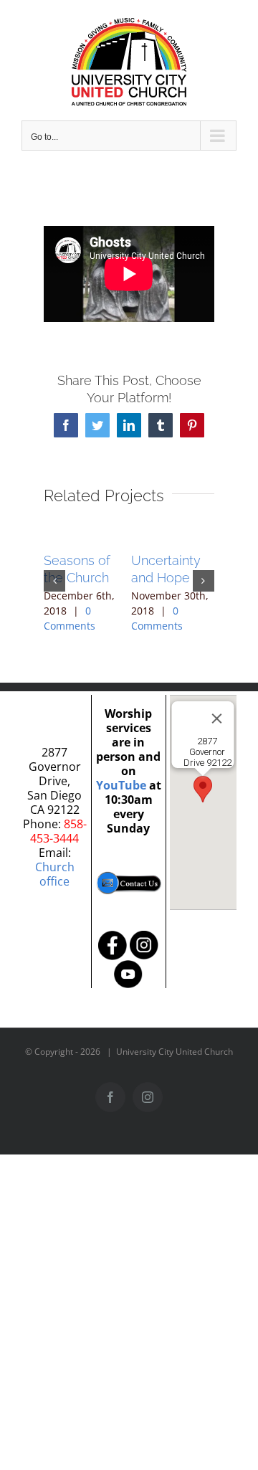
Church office (55, 874)
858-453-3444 (58, 831)
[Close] (217, 718)
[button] (54, 581)
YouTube (121, 785)
